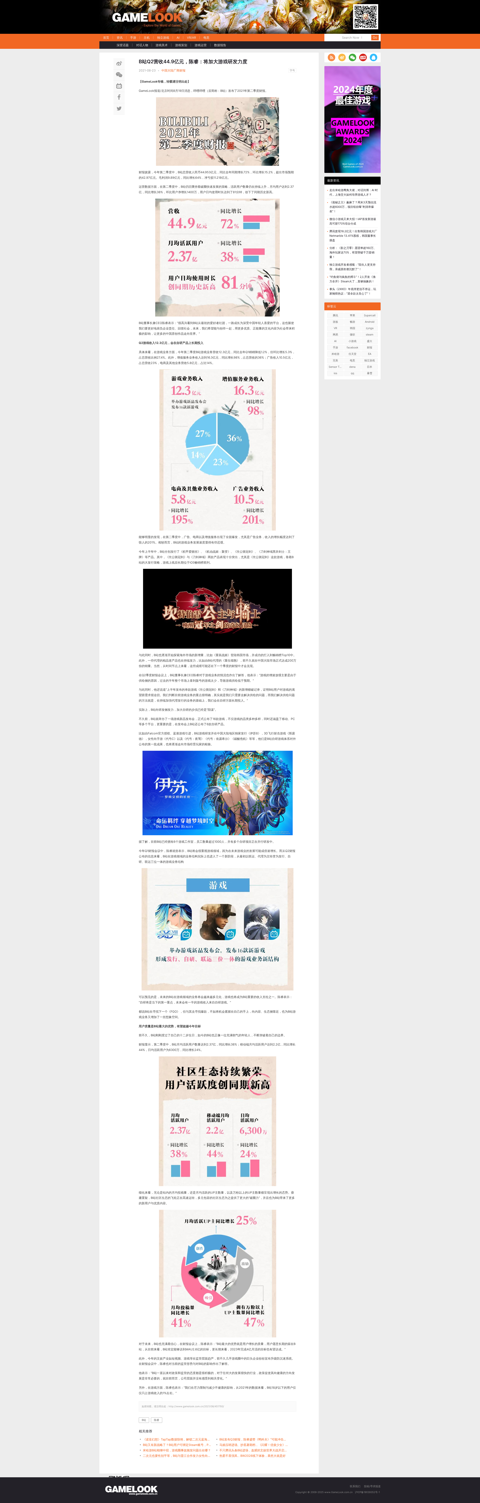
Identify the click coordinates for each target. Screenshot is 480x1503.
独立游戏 (163, 37)
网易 (335, 334)
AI (178, 37)
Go (375, 37)
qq (352, 373)
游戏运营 (201, 45)
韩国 (352, 328)
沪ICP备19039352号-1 (368, 1492)
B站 (144, 1420)
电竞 (206, 37)
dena (352, 366)
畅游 (352, 321)
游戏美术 (162, 45)
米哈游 (335, 353)
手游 (133, 37)
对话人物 (142, 45)
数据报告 (220, 45)
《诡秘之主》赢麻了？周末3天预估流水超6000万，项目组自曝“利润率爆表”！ (352, 207)
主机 (147, 37)
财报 (369, 347)
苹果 (352, 315)
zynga (370, 328)
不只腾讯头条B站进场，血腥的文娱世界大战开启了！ (253, 1450)
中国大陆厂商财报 (173, 70)
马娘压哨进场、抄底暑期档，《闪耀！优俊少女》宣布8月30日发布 (253, 1445)
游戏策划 (181, 45)
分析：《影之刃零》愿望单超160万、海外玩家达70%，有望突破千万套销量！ (352, 252)
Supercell (369, 315)
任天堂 (352, 353)
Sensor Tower (336, 366)
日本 (369, 366)
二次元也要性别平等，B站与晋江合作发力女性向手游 (177, 1456)
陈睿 (156, 1420)
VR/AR (191, 37)
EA (369, 353)
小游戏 (352, 341)
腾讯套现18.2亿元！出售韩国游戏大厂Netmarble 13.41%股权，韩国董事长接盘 (353, 235)
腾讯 (335, 315)
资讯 (120, 37)
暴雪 (369, 373)
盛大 (369, 341)
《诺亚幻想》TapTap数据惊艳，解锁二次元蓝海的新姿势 (177, 1439)
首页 (106, 37)
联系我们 (355, 1486)
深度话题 (123, 45)
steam (369, 334)
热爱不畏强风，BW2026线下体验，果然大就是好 (252, 1456)
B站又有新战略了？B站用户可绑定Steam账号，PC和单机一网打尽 (177, 1445)
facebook (352, 347)
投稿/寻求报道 (372, 1486)
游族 (335, 321)
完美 (335, 360)
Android (369, 321)
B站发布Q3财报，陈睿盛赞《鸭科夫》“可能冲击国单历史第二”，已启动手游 (253, 1439)
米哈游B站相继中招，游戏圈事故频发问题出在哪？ (177, 1450)
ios (335, 373)
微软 (352, 334)
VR (335, 328)
